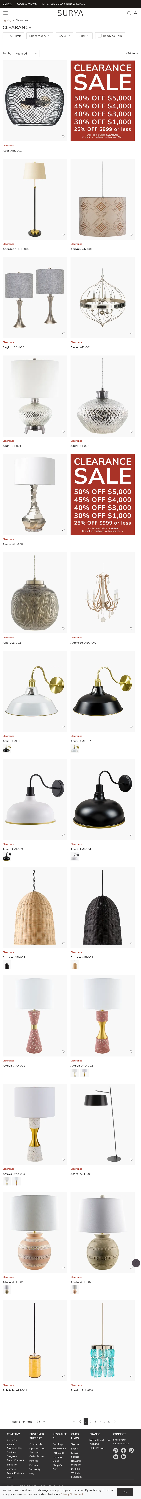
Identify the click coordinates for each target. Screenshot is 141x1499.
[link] (74, 1421)
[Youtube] (115, 1456)
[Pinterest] (131, 1450)
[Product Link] (7, 749)
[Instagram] (115, 1450)
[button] (13, 1434)
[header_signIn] (135, 13)
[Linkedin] (123, 1456)
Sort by (7, 53)
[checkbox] (100, 35)
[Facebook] (123, 1450)
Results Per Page (21, 1421)
